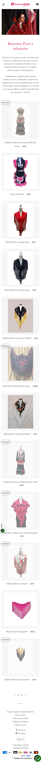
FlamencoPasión (23, 745)
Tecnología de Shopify (20, 748)
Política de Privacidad (20, 718)
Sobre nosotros (20, 715)
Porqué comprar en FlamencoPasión (20, 712)
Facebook (21, 730)
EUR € (19, 739)
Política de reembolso (20, 722)
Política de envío (20, 725)
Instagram (22, 733)
